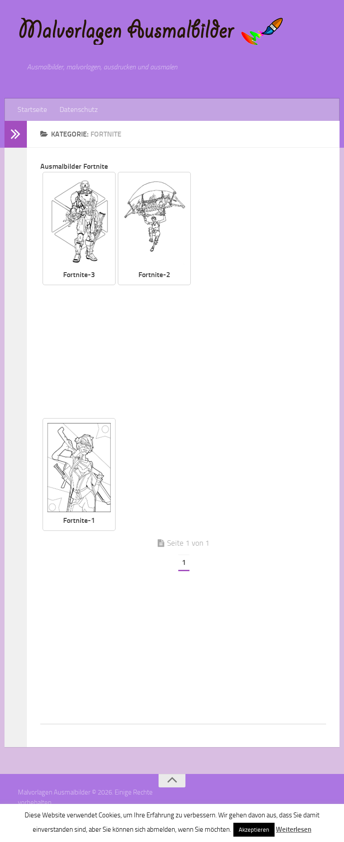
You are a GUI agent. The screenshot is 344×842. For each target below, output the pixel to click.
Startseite (32, 109)
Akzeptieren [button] (254, 829)
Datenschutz (79, 109)
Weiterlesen (293, 829)
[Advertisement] (190, 352)
